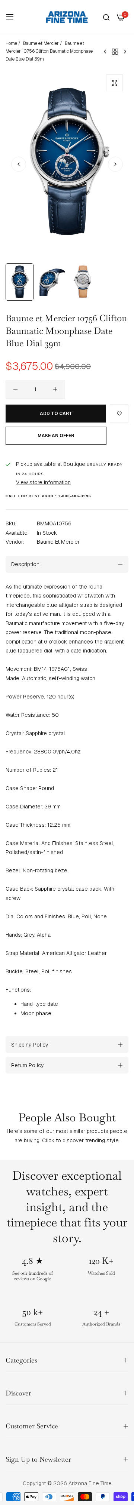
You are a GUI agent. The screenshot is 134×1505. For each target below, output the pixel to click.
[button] (115, 164)
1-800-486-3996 (74, 496)
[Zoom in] (114, 82)
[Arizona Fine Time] (67, 17)
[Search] (106, 17)
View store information (43, 482)
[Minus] (15, 389)
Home (11, 43)
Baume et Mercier (41, 43)
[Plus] (55, 389)
